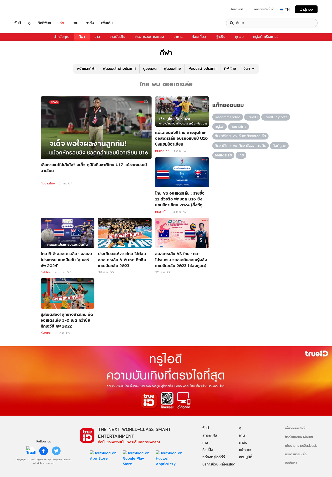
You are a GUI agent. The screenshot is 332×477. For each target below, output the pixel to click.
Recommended (228, 117)
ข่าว (97, 37)
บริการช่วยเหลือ (295, 454)
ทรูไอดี (219, 126)
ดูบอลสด (150, 68)
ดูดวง (239, 37)
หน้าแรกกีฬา (86, 68)
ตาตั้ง (90, 23)
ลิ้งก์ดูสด (279, 146)
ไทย (241, 155)
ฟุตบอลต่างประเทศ (202, 68)
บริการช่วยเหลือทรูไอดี (218, 464)
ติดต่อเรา (291, 462)
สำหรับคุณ (61, 37)
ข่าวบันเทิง (117, 37)
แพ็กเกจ (245, 450)
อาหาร (177, 37)
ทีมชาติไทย (48, 183)
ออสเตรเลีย (223, 155)
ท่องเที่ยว (199, 37)
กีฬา (82, 37)
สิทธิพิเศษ (45, 23)
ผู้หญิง (220, 37)
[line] (30, 450)
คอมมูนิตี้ (245, 457)
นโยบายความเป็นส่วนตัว (301, 445)
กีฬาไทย (230, 68)
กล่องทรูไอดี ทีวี (264, 9)
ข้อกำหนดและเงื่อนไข (299, 437)
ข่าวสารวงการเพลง (149, 37)
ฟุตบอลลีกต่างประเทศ (119, 68)
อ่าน (62, 23)
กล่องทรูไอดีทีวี (213, 457)
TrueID (28, 9)
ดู (29, 23)
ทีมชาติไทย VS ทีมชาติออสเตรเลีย (240, 136)
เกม (75, 23)
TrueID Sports (276, 117)
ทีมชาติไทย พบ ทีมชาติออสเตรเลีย (240, 146)
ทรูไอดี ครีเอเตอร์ (265, 37)
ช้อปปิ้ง (207, 450)
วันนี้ (17, 23)
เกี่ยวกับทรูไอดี (295, 428)
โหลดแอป (237, 9)
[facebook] (43, 450)
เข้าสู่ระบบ (306, 9)
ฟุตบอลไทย (172, 68)
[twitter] (56, 450)
